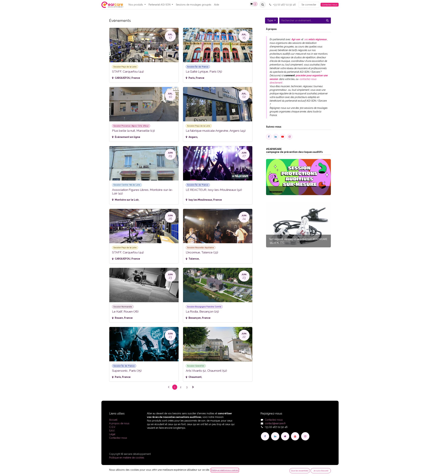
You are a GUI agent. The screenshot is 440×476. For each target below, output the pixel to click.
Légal (112, 434)
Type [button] (270, 20)
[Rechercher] (327, 21)
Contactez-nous (329, 4)
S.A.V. (112, 430)
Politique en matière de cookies (126, 457)
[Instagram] (305, 436)
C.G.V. (112, 427)
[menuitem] (137, 5)
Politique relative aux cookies (224, 470)
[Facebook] (265, 436)
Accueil (113, 419)
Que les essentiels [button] (299, 470)
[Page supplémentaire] (285, 436)
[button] (262, 4)
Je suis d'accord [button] (320, 470)
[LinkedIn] (275, 436)
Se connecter (308, 4)
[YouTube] (295, 436)
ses (315, 39)
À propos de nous (119, 423)
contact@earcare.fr (275, 423)
